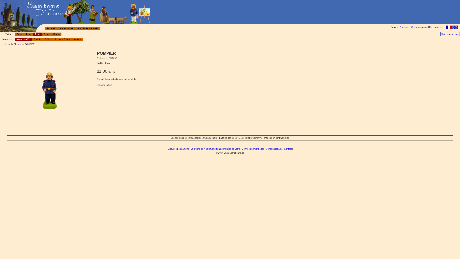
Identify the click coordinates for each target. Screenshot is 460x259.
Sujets (38, 39)
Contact (288, 149)
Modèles (18, 44)
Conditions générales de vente (225, 149)
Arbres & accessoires (68, 39)
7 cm (46, 34)
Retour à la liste (104, 85)
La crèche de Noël (87, 28)
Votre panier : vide (450, 34)
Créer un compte (419, 27)
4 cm (28, 34)
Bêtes (48, 39)
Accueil (51, 28)
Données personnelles (253, 149)
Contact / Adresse (399, 27)
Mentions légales (274, 149)
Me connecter (436, 27)
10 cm (56, 34)
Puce (19, 34)
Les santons (66, 28)
